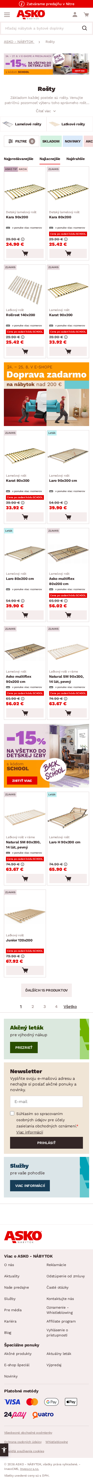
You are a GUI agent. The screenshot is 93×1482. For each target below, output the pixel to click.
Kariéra (10, 1321)
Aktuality (11, 1276)
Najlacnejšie (50, 159)
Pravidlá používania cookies (24, 1451)
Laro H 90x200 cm (64, 839)
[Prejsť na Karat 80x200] (25, 456)
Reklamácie (56, 1265)
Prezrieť (24, 1047)
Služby (10, 1299)
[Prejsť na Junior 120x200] (25, 915)
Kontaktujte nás (60, 1299)
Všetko (70, 1006)
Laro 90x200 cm (63, 478)
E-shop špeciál (16, 1365)
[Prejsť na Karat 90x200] (68, 290)
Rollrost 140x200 (20, 312)
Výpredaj (54, 1365)
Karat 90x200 (61, 312)
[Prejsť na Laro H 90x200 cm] (68, 817)
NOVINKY (73, 141)
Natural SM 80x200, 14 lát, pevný (23, 842)
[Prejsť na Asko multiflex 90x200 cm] (25, 652)
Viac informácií (29, 1132)
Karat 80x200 (17, 478)
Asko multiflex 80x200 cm (61, 579)
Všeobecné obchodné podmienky (28, 1432)
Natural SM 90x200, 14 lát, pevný (66, 677)
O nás (9, 1265)
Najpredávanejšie (18, 159)
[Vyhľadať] (86, 28)
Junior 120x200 (19, 937)
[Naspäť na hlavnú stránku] (31, 15)
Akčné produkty (18, 1354)
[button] (4, 1449)
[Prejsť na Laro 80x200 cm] (25, 554)
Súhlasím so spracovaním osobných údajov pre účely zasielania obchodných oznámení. (46, 1119)
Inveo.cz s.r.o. (29, 1469)
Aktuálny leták (59, 1354)
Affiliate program (61, 1321)
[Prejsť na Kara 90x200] (25, 192)
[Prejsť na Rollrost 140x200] (25, 290)
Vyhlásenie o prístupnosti (57, 1332)
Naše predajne (16, 1287)
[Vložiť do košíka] (25, 253)
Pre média (13, 1310)
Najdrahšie (75, 159)
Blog (7, 1332)
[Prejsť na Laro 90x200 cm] (68, 456)
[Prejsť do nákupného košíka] (86, 15)
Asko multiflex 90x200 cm (18, 677)
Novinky (10, 1376)
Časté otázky (57, 1287)
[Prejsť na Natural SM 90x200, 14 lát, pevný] (68, 652)
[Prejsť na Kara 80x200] (68, 192)
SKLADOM (51, 141)
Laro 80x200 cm (20, 576)
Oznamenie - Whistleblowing (60, 1310)
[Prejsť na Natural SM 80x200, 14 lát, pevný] (25, 817)
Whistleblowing (56, 1442)
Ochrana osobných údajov (22, 1442)
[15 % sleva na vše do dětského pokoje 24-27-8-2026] (46, 73)
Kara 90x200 (21, 214)
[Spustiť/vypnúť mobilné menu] (7, 15)
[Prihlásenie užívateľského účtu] (75, 15)
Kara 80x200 (64, 214)
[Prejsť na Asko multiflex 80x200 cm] (68, 554)
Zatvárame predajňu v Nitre (50, 4)
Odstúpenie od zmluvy (66, 1276)
